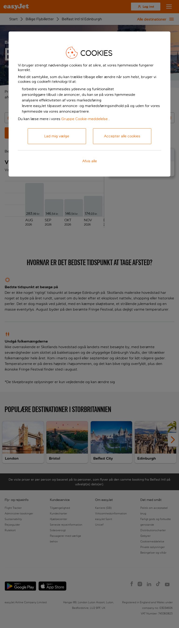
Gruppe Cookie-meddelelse (84, 119)
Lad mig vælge (56, 136)
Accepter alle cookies (122, 136)
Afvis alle (89, 161)
